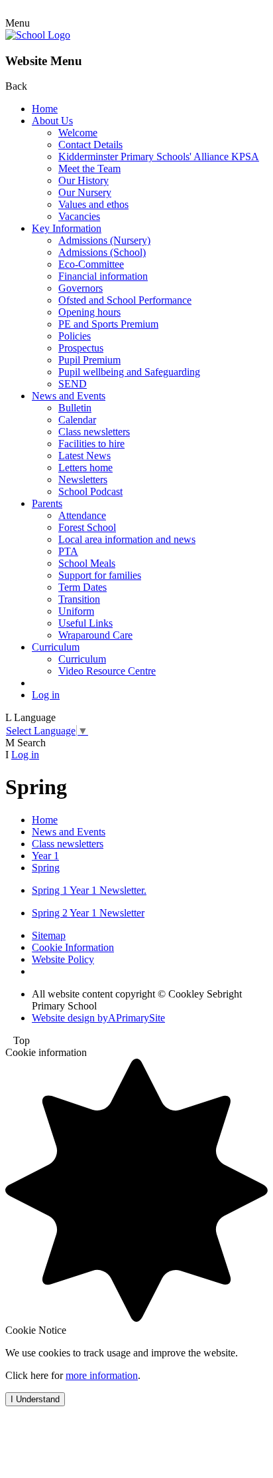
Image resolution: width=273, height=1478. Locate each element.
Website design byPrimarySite (98, 1017)
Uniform (76, 611)
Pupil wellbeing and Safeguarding (129, 371)
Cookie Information (73, 947)
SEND (72, 383)
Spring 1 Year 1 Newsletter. (89, 890)
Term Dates (82, 587)
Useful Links (85, 623)
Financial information (103, 276)
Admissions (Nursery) (104, 240)
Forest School (87, 527)
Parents (47, 503)
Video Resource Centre (107, 671)
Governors (80, 288)
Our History (83, 180)
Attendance (82, 515)
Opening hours (89, 312)
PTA (68, 551)
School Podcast (90, 491)
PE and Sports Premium (108, 324)
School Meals (86, 563)
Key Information (66, 228)
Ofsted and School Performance (124, 300)
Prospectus (80, 348)
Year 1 (45, 855)
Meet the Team (89, 168)
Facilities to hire (91, 443)
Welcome (77, 132)
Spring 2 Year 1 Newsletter (88, 912)
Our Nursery (84, 192)
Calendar (77, 419)
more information (102, 1375)
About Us (52, 120)
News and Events (68, 395)
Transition (79, 599)
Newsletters (82, 479)
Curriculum (56, 647)
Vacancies (79, 216)
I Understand (35, 1399)
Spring (46, 867)
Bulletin (74, 407)
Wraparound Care (95, 635)
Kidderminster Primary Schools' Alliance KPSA (158, 156)
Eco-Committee (91, 264)
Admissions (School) (102, 252)
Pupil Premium (89, 360)
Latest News (84, 455)
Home (45, 108)
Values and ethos (93, 204)
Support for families (99, 575)
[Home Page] (37, 35)
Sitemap (49, 935)
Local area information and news (126, 539)
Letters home (85, 467)
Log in (46, 694)
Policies (74, 336)
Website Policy (63, 959)
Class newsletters (94, 431)
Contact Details (90, 144)
